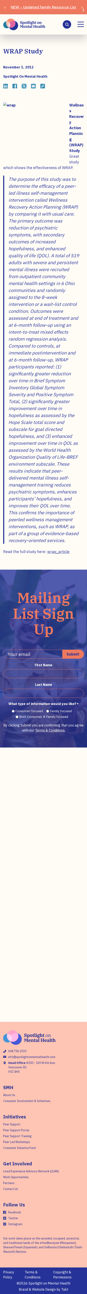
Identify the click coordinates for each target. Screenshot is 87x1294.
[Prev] (5, 7)
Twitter (13, 1218)
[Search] (67, 24)
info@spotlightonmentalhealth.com (31, 1057)
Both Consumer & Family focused (43, 717)
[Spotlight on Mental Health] (24, 24)
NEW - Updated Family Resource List (43, 7)
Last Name (43, 684)
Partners (9, 1183)
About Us (9, 1095)
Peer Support (11, 1124)
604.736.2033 (17, 1051)
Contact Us (10, 1189)
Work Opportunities (16, 1177)
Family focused (61, 711)
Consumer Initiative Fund (19, 1148)
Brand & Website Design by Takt (43, 1289)
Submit (73, 654)
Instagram (15, 1224)
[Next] (82, 7)
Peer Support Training (17, 1136)
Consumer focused (29, 711)
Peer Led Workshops (16, 1142)
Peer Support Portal (16, 1130)
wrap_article (58, 551)
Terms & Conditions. (50, 730)
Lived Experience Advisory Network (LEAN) (31, 1171)
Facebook (14, 1212)
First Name (43, 665)
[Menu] (80, 24)
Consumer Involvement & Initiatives (26, 1101)
